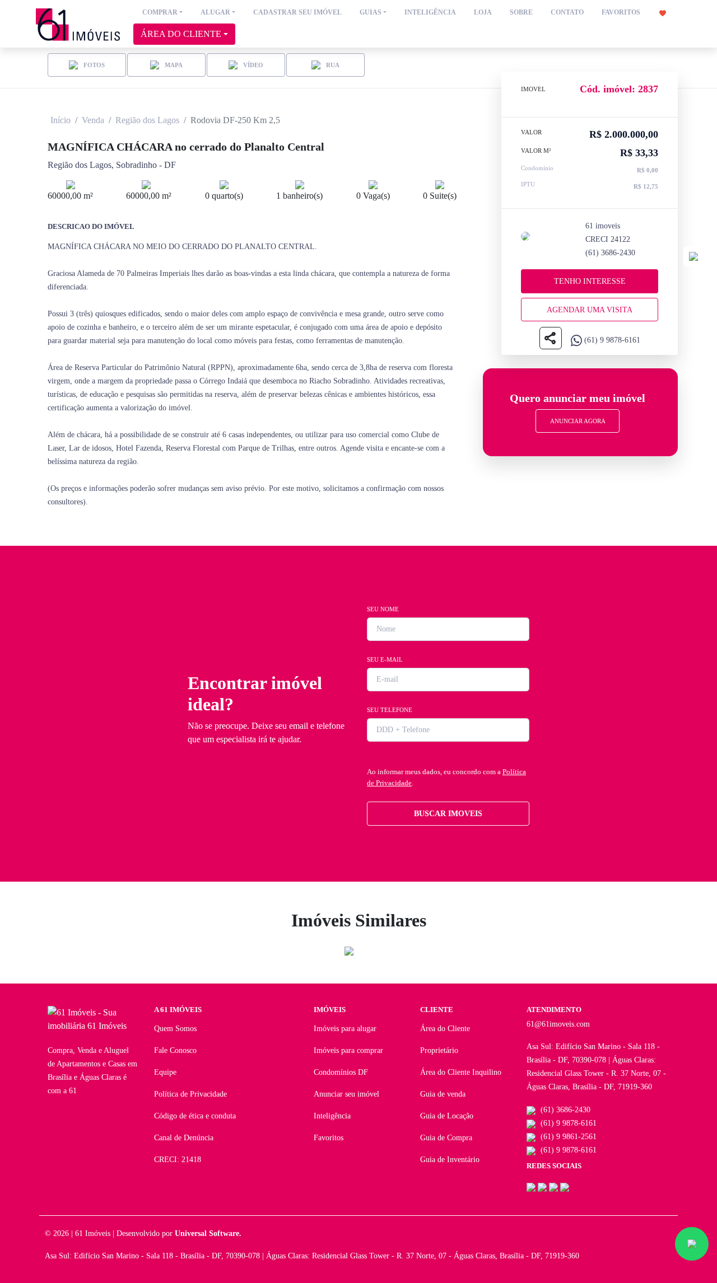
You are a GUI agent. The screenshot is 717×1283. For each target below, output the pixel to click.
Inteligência (332, 1116)
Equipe (165, 1072)
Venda (93, 120)
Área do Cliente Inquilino (460, 1072)
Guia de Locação (446, 1116)
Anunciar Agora (578, 421)
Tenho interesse (590, 281)
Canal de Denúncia (183, 1138)
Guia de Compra (446, 1138)
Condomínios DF (341, 1072)
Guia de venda (442, 1094)
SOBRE (521, 12)
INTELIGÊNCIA (430, 12)
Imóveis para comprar (348, 1050)
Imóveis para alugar (345, 1028)
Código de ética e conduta (195, 1116)
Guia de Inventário (449, 1159)
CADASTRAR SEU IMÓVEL (297, 12)
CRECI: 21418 (177, 1159)
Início (60, 120)
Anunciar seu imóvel (346, 1094)
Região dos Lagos (147, 120)
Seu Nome (383, 609)
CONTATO (567, 12)
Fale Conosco (175, 1050)
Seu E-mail (385, 659)
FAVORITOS (622, 12)
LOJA (483, 12)
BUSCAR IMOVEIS (448, 813)
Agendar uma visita (589, 310)
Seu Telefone (389, 709)
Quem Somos (175, 1028)
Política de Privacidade (190, 1094)
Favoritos (328, 1138)
